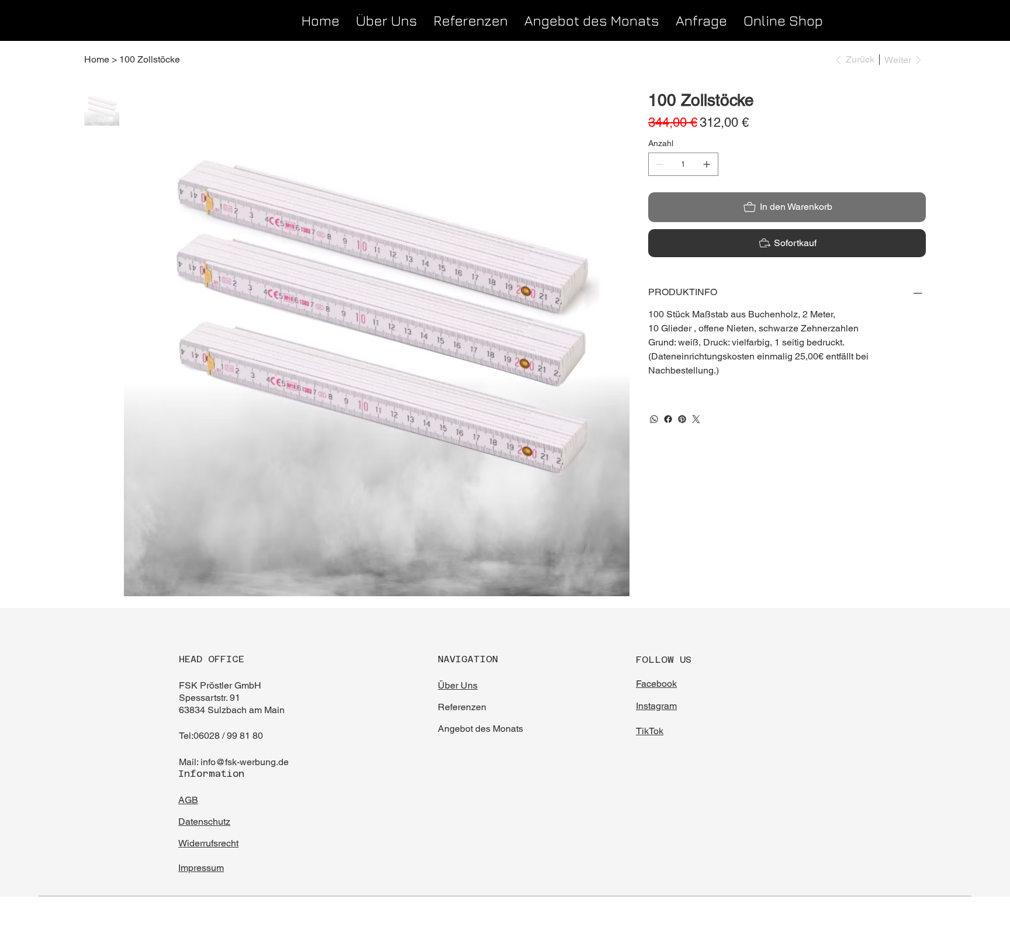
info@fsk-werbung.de (244, 761)
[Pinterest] (682, 419)
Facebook (656, 683)
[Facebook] (668, 419)
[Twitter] (696, 419)
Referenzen (463, 707)
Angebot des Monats (481, 728)
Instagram (656, 705)
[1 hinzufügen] (706, 164)
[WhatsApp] (654, 419)
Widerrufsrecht (208, 843)
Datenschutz (204, 821)
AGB (188, 799)
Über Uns (458, 685)
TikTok (649, 730)
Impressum (201, 867)
